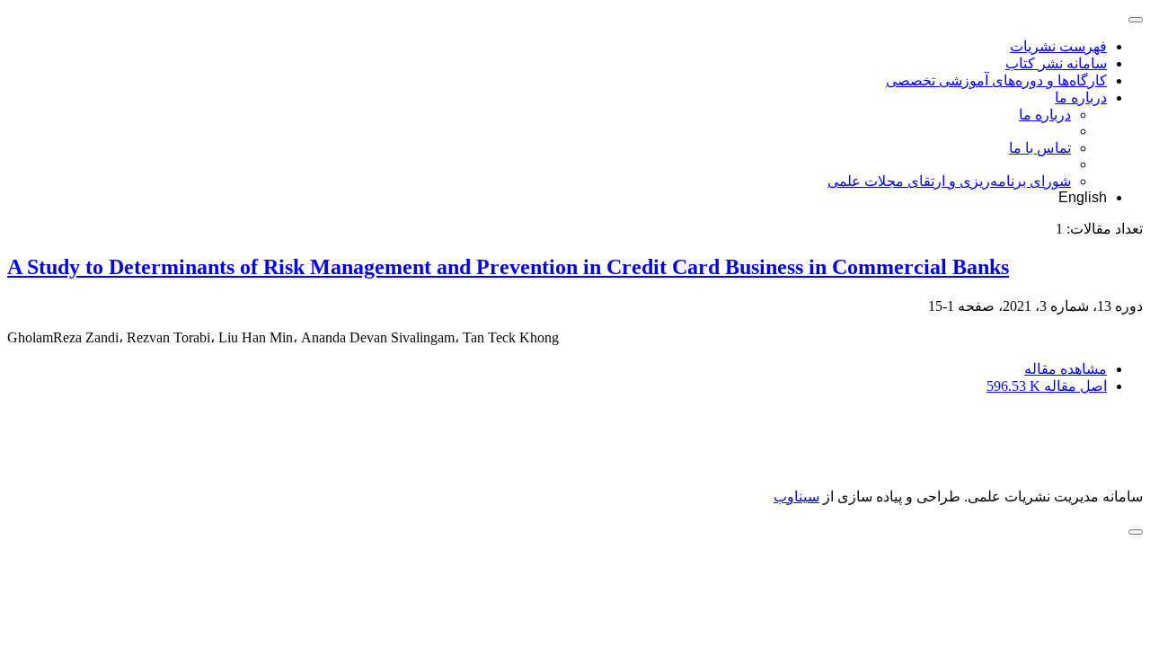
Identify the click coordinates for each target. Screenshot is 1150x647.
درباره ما (1081, 97)
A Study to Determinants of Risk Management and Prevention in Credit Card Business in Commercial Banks (508, 267)
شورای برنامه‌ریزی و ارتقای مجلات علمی (949, 181)
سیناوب (796, 496)
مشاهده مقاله (1065, 369)
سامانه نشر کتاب (1056, 63)
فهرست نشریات (1058, 46)
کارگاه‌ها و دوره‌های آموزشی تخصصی (996, 80)
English (1082, 197)
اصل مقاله (1046, 386)
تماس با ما (1040, 147)
